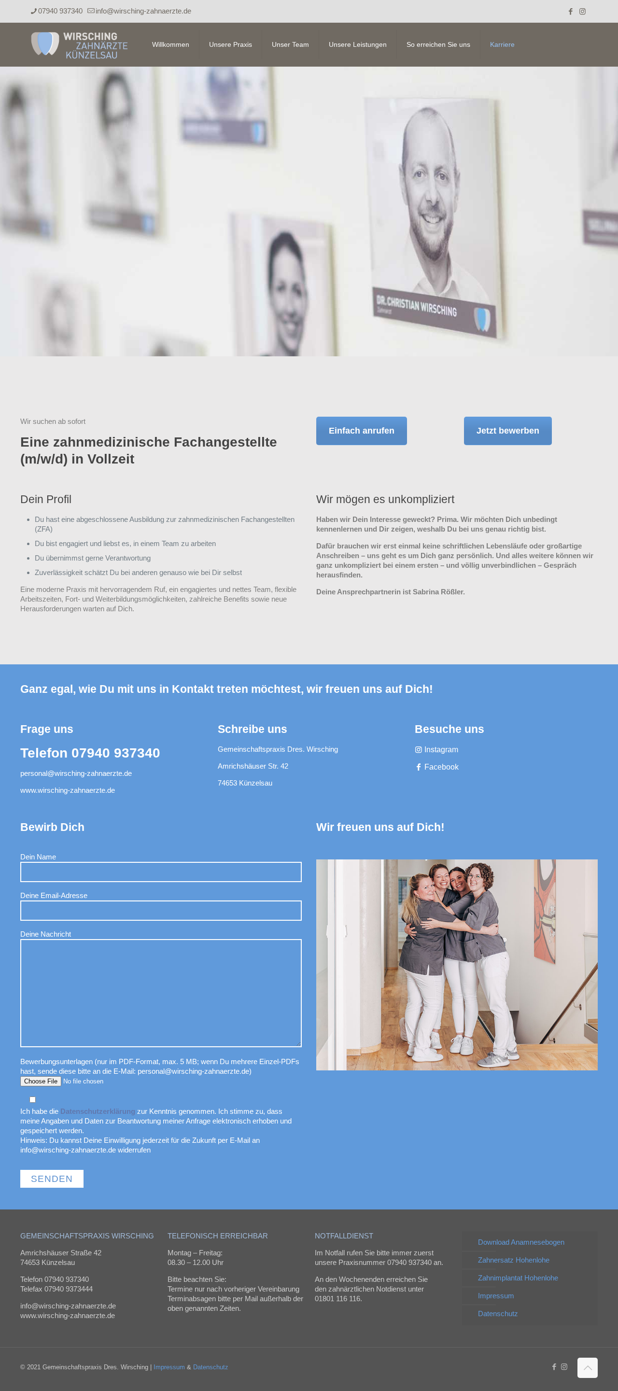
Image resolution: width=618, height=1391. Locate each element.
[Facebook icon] (570, 11)
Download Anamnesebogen (521, 1242)
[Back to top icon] (587, 1368)
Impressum (496, 1296)
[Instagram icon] (582, 11)
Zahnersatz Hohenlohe (513, 1260)
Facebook (440, 767)
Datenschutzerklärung (97, 1111)
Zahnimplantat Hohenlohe (518, 1278)
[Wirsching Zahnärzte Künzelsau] (79, 44)
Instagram (440, 749)
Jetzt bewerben (508, 431)
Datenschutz (498, 1313)
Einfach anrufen (361, 431)
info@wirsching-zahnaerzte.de (143, 11)
